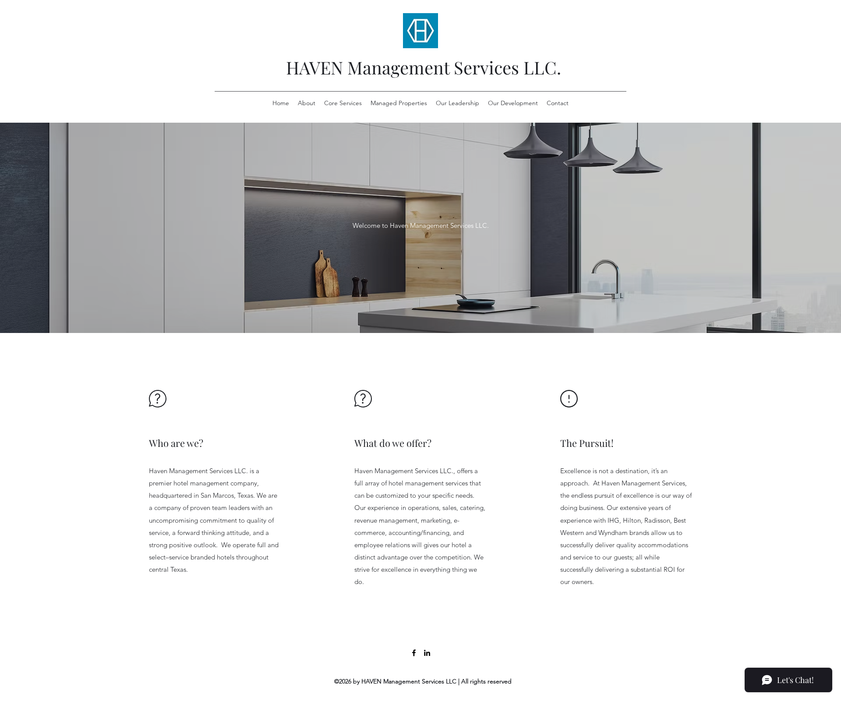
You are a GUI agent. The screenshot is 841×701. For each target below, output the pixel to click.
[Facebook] (414, 652)
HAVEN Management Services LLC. (423, 67)
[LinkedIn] (427, 652)
